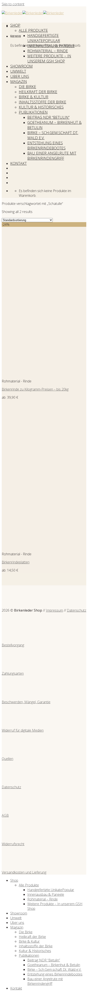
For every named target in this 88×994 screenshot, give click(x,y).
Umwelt (18, 71)
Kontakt (18, 163)
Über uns (19, 76)
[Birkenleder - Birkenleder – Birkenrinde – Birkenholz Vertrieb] (33, 13)
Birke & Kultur (33, 96)
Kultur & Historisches (41, 107)
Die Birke (27, 86)
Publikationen (33, 112)
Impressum (54, 610)
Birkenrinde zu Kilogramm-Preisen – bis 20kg (35, 389)
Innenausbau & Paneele (51, 45)
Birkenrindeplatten (15, 562)
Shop (15, 25)
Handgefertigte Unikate (43, 38)
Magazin (18, 81)
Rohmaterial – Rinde (47, 50)
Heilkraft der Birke (38, 91)
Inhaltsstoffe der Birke (42, 101)
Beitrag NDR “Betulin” (48, 117)
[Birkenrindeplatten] (28, 546)
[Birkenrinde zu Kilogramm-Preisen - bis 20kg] (28, 373)
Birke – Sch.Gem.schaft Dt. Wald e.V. (54, 969)
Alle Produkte (33, 30)
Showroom (21, 66)
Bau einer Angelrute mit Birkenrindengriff (51, 155)
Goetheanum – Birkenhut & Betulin (53, 964)
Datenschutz (76, 610)
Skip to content (13, 4)
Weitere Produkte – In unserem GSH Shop (49, 58)
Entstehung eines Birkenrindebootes (46, 145)
